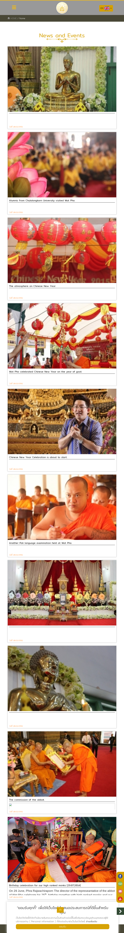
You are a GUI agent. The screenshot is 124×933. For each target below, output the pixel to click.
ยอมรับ (62, 926)
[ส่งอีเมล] (120, 891)
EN (102, 8)
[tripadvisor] (120, 883)
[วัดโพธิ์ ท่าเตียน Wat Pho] (120, 876)
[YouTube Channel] (120, 899)
